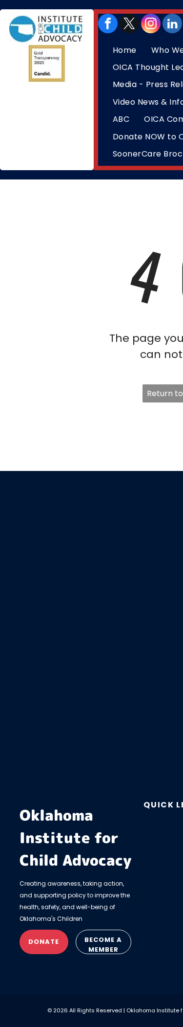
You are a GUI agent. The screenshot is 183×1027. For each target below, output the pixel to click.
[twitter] (129, 23)
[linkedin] (172, 23)
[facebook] (108, 23)
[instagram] (151, 23)
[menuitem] (124, 50)
